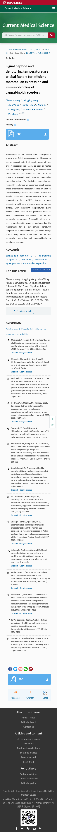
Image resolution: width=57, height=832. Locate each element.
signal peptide (13, 263)
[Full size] (52, 425)
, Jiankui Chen (28, 105)
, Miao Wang (13, 105)
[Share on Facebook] (10, 669)
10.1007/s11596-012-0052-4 (38, 53)
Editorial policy (28, 783)
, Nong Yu (41, 105)
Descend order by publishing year (33, 329)
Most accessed (28, 757)
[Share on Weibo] (20, 669)
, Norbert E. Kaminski (33, 110)
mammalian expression (34, 263)
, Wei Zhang (12, 114)
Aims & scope (28, 718)
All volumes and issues (28, 739)
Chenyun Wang (13, 100)
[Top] (52, 419)
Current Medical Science (18, 8)
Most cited (28, 762)
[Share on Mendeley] (30, 669)
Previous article (24, 311)
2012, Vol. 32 (35, 49)
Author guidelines (28, 774)
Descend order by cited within (17, 334)
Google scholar (25, 353)
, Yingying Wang (30, 100)
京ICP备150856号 (44, 799)
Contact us (28, 727)
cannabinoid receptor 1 (19, 256)
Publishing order (12, 329)
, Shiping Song (13, 110)
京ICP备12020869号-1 (23, 799)
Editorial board (28, 722)
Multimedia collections (28, 748)
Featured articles (28, 753)
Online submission (29, 779)
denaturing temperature (34, 259)
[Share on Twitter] (15, 669)
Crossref (14, 353)
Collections (28, 744)
